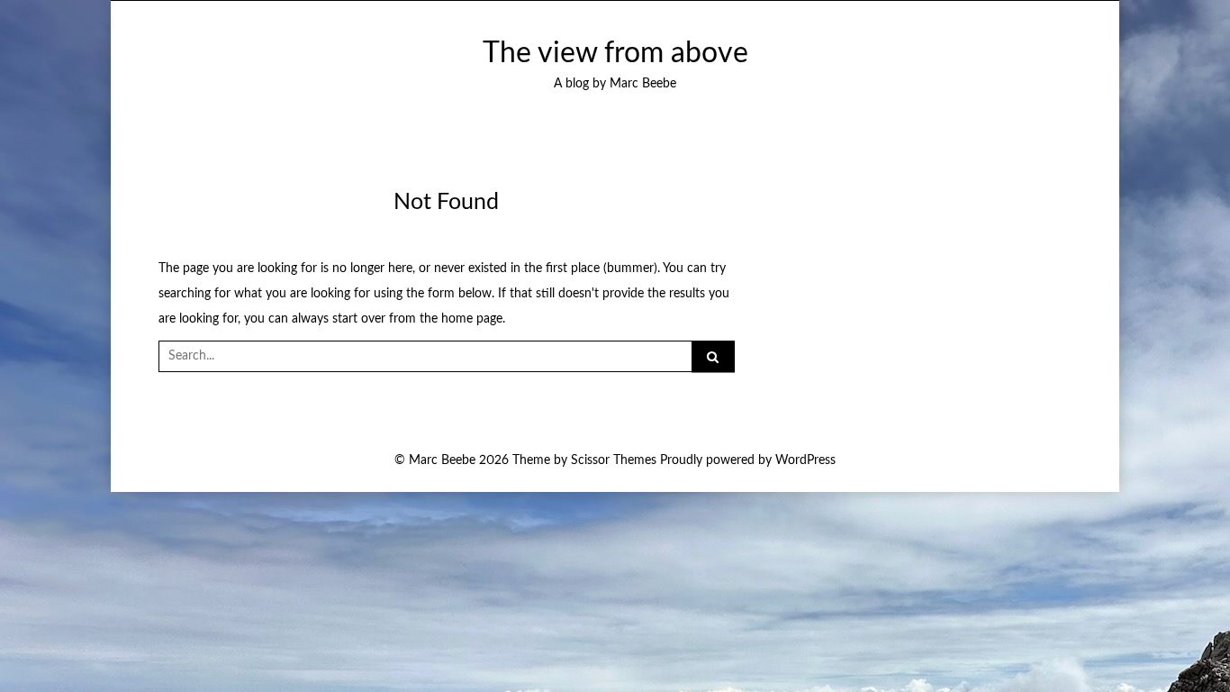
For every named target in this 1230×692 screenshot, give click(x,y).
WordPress (805, 460)
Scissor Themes (613, 460)
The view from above (615, 54)
